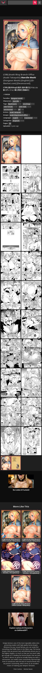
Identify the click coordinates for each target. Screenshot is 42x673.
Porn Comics (18, 669)
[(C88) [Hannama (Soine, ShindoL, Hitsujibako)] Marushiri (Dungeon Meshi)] (31, 556)
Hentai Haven (28, 669)
